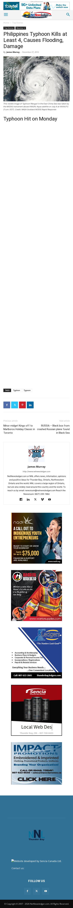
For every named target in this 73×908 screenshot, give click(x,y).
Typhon (16, 390)
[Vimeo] (44, 500)
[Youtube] (51, 500)
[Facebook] (6, 405)
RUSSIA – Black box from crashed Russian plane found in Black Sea (53, 429)
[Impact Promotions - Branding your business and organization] (36, 763)
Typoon (27, 390)
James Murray (13, 52)
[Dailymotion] (22, 500)
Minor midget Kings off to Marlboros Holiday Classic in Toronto (19, 429)
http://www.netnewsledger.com (36, 471)
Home (6, 22)
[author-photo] (36, 461)
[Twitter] (14, 405)
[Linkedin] (30, 405)
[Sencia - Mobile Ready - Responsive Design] (36, 710)
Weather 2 (20, 28)
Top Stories (17, 22)
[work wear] (36, 595)
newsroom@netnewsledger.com (43, 868)
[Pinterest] (22, 405)
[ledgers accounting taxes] (36, 652)
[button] (5, 14)
